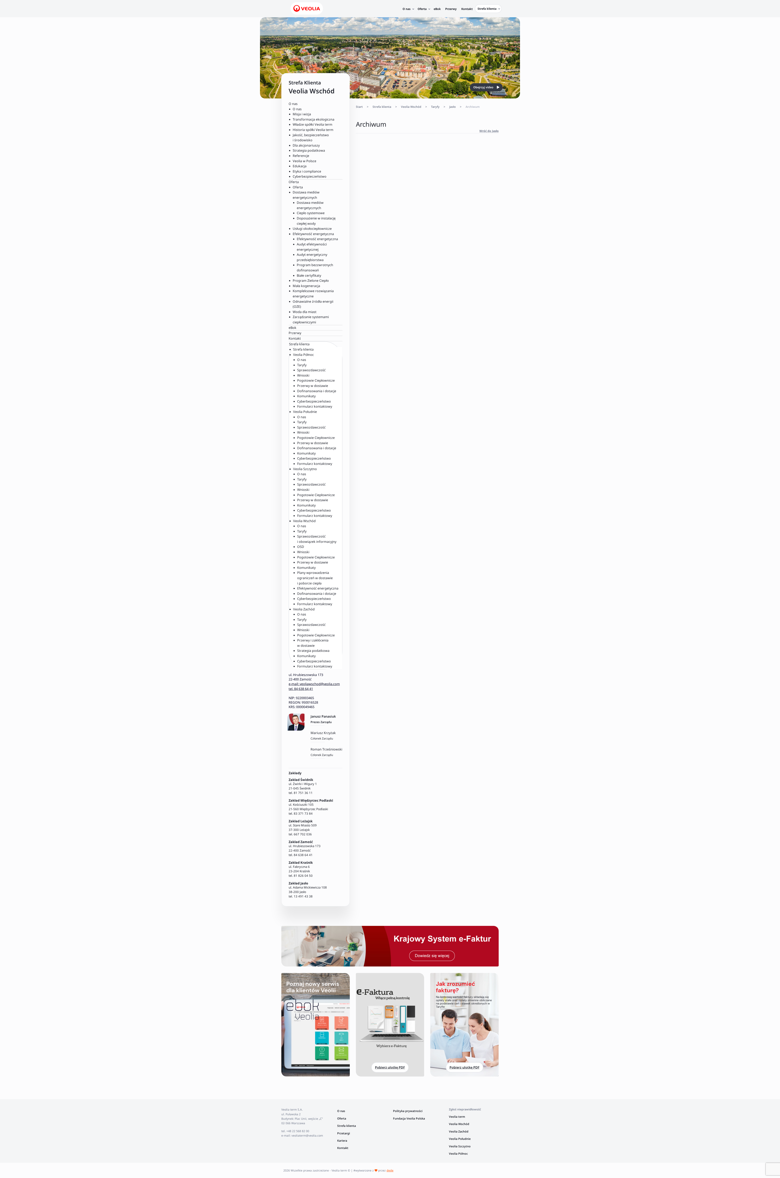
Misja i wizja (302, 114)
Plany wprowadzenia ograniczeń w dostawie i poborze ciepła (315, 577)
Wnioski (303, 375)
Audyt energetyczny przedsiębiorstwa (312, 257)
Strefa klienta (303, 349)
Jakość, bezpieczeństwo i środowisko (311, 138)
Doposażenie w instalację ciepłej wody (316, 221)
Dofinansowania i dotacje (316, 391)
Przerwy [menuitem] (451, 9)
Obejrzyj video (483, 87)
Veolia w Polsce (304, 161)
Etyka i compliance (307, 171)
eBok (292, 327)
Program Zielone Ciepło (311, 280)
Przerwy (295, 333)
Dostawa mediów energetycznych (310, 205)
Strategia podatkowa (309, 150)
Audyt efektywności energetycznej (312, 247)
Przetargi (343, 1133)
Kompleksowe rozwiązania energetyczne (313, 293)
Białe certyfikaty (309, 275)
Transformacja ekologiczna (313, 119)
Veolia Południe (460, 1139)
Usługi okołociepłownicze (312, 228)
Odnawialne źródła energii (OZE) (313, 304)
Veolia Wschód (411, 107)
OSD (300, 546)
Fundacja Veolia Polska (409, 1118)
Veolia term (457, 1117)
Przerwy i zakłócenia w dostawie (312, 643)
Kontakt (295, 338)
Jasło (452, 107)
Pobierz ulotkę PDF (390, 1067)
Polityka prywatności (407, 1111)
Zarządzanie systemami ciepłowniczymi (311, 319)
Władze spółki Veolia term (312, 124)
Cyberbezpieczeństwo (309, 176)
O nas (297, 109)
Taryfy (302, 365)
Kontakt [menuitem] (467, 9)
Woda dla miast (304, 312)
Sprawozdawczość (311, 370)
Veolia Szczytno (460, 1146)
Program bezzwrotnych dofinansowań (315, 267)
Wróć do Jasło (489, 131)
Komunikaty (306, 396)
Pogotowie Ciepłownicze (316, 380)
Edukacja (300, 166)
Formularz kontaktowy (314, 406)
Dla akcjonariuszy (306, 145)
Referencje (301, 155)
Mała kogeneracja (306, 286)
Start (359, 107)
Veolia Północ (458, 1153)
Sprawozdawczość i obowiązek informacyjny (316, 539)
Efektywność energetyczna (317, 239)
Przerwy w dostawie (312, 385)
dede (390, 1170)
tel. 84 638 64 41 (301, 689)
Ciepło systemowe (311, 213)
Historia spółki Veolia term (313, 129)
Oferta (298, 187)
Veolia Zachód (459, 1131)
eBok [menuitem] (437, 9)
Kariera (342, 1140)
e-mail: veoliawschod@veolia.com (314, 684)
